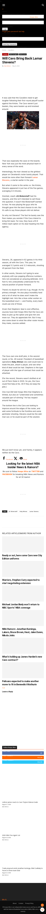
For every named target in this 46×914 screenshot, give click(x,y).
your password (7, 26)
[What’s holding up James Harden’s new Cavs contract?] (23, 646)
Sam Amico (7, 66)
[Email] (33, 522)
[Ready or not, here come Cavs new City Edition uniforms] (23, 544)
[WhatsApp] (19, 522)
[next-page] (4, 688)
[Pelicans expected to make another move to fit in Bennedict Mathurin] (23, 670)
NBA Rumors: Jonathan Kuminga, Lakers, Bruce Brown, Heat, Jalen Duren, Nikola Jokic (22, 632)
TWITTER (35, 471)
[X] (12, 522)
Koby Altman (23, 511)
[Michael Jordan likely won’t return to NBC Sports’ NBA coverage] (23, 593)
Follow (39, 757)
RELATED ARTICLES (11, 533)
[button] (3, 5)
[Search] (43, 5)
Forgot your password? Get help (13, 31)
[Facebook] (5, 522)
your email (5, 42)
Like (41, 753)
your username (7, 20)
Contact (21, 903)
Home (4, 50)
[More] (40, 522)
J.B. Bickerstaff (13, 511)
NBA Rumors (23, 54)
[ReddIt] (26, 522)
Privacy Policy (29, 903)
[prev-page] (3, 688)
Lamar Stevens (34, 511)
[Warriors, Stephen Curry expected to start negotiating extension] (23, 569)
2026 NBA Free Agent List (11, 835)
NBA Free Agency (14, 54)
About (14, 903)
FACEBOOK (7, 474)
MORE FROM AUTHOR (30, 533)
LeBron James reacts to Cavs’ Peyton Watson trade (20, 802)
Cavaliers (11, 50)
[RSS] (4, 900)
